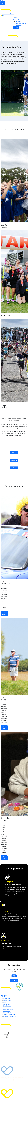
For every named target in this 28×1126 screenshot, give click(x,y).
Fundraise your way (21, 23)
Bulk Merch (6, 998)
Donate (16, 27)
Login (2, 3)
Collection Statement (9, 1016)
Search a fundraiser (8, 14)
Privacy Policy (7, 1013)
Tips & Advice (7, 1006)
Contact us (14, 980)
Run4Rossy (19, 21)
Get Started (14, 453)
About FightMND (8, 1009)
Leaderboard (7, 1000)
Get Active (18, 25)
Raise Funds (16, 19)
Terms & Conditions (9, 1014)
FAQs (14, 976)
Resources (6, 1004)
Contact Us (16, 17)
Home (3, 1)
